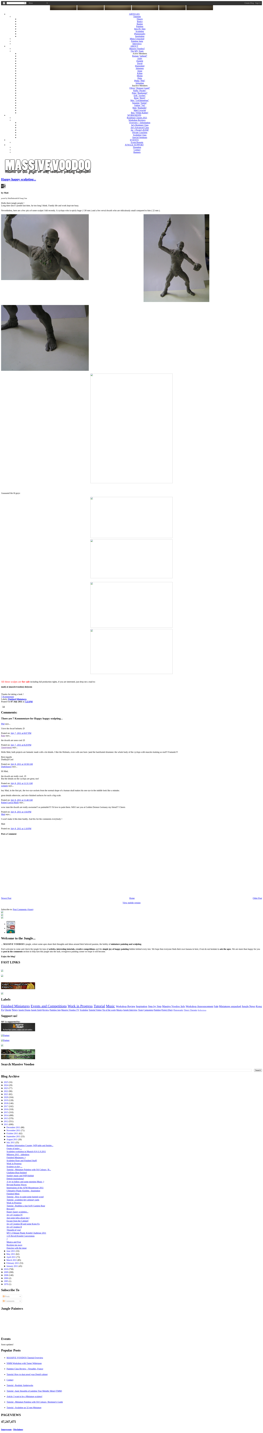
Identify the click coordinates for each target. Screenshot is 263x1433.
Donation (137, 147)
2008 (6, 1275)
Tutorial (99, 1006)
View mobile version (132, 903)
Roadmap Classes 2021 (137, 118)
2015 (6, 1112)
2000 (6, 1278)
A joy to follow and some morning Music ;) (25, 1182)
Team (140, 1010)
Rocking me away (14, 1245)
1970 (6, 1284)
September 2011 (13, 1136)
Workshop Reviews (136, 120)
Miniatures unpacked (230, 1006)
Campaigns (148, 1010)
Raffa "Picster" (139, 90)
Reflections (202, 1010)
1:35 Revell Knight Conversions (21, 1236)
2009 (6, 1272)
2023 (6, 1088)
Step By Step (139, 29)
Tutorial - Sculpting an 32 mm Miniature (24, 1407)
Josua (139, 71)
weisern (4, 786)
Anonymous (6, 747)
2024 (6, 1085)
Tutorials (137, 16)
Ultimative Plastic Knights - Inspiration (23, 1191)
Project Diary (167, 1010)
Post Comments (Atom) (23, 909)
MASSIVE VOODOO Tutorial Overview (25, 1358)
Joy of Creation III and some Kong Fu (23, 1224)
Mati (3, 814)
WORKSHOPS (134, 115)
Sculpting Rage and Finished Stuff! (22, 1160)
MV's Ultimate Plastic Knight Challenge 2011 (26, 1233)
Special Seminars (139, 137)
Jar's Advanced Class (140, 127)
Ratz (3, 735)
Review (45, 1010)
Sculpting (140, 31)
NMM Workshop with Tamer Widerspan (24, 1363)
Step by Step (154, 1006)
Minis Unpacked (137, 39)
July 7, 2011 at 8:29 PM (21, 745)
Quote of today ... (14, 1148)
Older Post (257, 898)
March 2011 (11, 1260)
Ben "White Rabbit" (139, 113)
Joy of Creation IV (15, 1215)
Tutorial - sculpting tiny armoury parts (23, 1200)
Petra (140, 78)
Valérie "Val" (139, 105)
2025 (6, 1082)
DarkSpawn (6, 766)
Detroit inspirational (15, 1178)
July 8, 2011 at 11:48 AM (22, 800)
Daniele (139, 61)
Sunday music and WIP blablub (20, 1175)
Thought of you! (14, 1230)
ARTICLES (134, 14)
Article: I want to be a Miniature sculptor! (24, 1396)
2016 (6, 1109)
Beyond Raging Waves (17, 1185)
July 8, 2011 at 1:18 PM (21, 828)
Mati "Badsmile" (139, 108)
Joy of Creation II (14, 1227)
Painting (139, 26)
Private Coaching (139, 132)
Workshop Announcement (199, 1006)
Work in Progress (80, 1006)
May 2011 (11, 1254)
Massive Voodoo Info (173, 1006)
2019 (6, 1100)
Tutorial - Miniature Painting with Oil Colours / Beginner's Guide (35, 1402)
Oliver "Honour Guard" (139, 88)
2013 (6, 1118)
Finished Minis (13, 1194)
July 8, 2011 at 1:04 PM (21, 812)
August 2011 (12, 1139)
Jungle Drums (24, 1010)
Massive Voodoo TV (70, 1010)
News (15, 1009)
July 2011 (10, 1142)
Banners (137, 152)
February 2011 (13, 1263)
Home (132, 898)
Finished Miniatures (15, 1006)
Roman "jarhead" (139, 56)
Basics (140, 21)
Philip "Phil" (139, 81)
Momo (140, 76)
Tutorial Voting (95, 1010)
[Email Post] (3, 706)
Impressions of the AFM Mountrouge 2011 (25, 1188)
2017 (6, 1106)
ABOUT (134, 46)
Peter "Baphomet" (140, 93)
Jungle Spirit (36, 1010)
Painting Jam (55, 1010)
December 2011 (13, 1127)
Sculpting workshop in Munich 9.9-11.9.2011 (26, 1151)
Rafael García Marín (10, 802)
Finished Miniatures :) (16, 1157)
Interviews (136, 43)
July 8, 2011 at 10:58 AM (22, 764)
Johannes (140, 68)
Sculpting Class (139, 135)
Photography (139, 34)
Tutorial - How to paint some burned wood (25, 1197)
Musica (119, 1010)
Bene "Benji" (140, 98)
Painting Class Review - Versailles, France (25, 1369)
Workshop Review (125, 1006)
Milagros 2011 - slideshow (18, 1154)
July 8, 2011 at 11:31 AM (22, 783)
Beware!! (11, 1209)
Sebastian (140, 83)
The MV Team (137, 51)
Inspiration (139, 36)
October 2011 (12, 1133)
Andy (139, 58)
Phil (3, 724)
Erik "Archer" (140, 95)
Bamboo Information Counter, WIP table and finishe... (30, 1145)
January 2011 (12, 1266)
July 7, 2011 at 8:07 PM (21, 733)
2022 (6, 1091)
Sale (216, 1006)
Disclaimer (18, 1429)
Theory (140, 19)
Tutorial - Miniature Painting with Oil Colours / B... (29, 1169)
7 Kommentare (7, 697)
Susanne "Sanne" (139, 103)
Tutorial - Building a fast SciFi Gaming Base (26, 1206)
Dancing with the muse (17, 1248)
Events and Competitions (49, 1006)
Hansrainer (140, 66)
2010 (6, 1269)
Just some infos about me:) (18, 1218)
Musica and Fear (14, 1242)
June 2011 (11, 1251)
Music (110, 1006)
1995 (6, 1281)
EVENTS (134, 140)
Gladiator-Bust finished (17, 1172)
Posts (7, 1296)
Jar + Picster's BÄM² (140, 130)
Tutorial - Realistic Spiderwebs (20, 1385)
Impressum (6, 1429)
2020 (6, 1097)
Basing (140, 24)
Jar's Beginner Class (139, 125)
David (139, 63)
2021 (6, 1094)
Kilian (139, 73)
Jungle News (248, 1006)
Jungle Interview (130, 1010)
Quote (8, 1009)
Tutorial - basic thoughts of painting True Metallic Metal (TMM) (34, 1391)
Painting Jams (137, 41)
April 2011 (11, 1257)
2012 (6, 1121)
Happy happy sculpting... (18, 179)
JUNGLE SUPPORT (134, 145)
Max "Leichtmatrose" (139, 100)
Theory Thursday (190, 1010)
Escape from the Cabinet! (17, 1221)
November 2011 (13, 1130)
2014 (6, 1115)
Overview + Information (139, 122)
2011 (6, 1124)
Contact (137, 150)
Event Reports (137, 142)
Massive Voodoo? (137, 48)
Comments (9, 1301)
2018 (6, 1103)
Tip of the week (109, 1010)
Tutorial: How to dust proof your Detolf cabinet (27, 1374)
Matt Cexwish (140, 110)
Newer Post (6, 898)
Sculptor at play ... (14, 1166)
